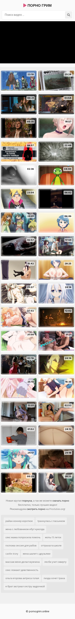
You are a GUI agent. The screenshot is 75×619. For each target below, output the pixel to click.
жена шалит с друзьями (36, 554)
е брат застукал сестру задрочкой (25, 586)
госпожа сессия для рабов (20, 545)
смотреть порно (36, 509)
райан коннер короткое (19, 521)
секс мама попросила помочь (22, 537)
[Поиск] (68, 15)
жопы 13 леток (53, 537)
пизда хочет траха (54, 578)
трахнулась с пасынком (51, 521)
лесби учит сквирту (55, 562)
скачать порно (60, 501)
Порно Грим (39, 6)
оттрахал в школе (51, 545)
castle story (11, 554)
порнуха (27, 501)
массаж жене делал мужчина (22, 562)
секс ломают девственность (21, 570)
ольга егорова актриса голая (22, 578)
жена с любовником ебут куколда (24, 529)
